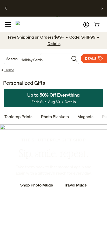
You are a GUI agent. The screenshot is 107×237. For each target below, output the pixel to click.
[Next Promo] (102, 8)
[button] (86, 24)
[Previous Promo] (6, 8)
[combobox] (36, 59)
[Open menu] (8, 24)
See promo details (55, 10)
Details (70, 101)
